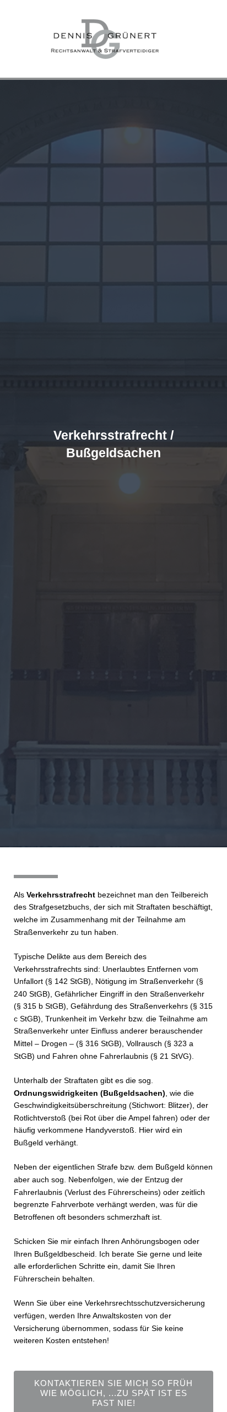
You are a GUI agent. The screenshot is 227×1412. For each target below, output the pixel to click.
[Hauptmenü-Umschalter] (210, 39)
